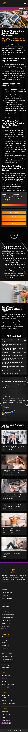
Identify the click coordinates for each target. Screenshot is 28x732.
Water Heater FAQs (7, 701)
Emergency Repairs (7, 592)
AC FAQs (3, 698)
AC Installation (5, 676)
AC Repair (4, 678)
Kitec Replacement (6, 620)
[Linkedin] (7, 723)
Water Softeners (6, 629)
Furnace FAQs (5, 695)
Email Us (3, 717)
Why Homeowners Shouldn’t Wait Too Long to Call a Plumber (13, 505)
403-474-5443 (5, 714)
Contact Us (4, 711)
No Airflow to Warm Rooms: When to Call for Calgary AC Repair (14, 471)
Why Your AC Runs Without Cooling (11, 553)
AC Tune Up (4, 681)
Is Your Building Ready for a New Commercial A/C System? (13, 447)
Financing (4, 640)
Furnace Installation (7, 598)
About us (4, 637)
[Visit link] (14, 437)
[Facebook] (2, 723)
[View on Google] (6, 407)
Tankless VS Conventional (8, 703)
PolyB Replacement (7, 617)
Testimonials (5, 648)
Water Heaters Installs (7, 659)
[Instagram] (5, 723)
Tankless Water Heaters (8, 662)
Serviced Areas (5, 645)
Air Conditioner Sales (7, 684)
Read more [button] (6, 404)
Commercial (5, 606)
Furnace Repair (5, 595)
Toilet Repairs (5, 626)
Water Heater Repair (7, 656)
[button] (25, 3)
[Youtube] (10, 723)
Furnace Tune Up (6, 601)
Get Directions (5, 720)
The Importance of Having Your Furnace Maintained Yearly (13, 495)
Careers (3, 642)
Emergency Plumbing (7, 615)
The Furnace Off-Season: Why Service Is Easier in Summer (12, 529)
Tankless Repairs (6, 665)
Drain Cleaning (5, 623)
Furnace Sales (5, 604)
